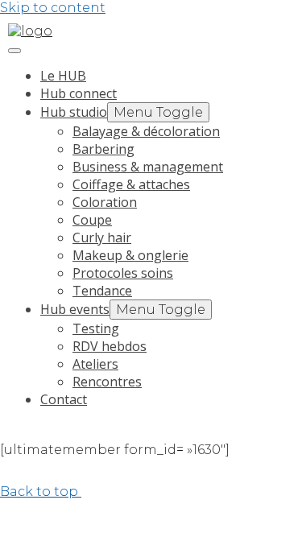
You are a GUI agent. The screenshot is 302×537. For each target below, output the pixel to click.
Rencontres (107, 381)
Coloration (104, 202)
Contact (63, 399)
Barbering (103, 149)
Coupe (92, 220)
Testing (95, 328)
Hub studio (73, 112)
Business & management (147, 167)
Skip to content (52, 7)
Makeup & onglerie (130, 255)
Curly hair (101, 237)
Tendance (102, 290)
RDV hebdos (109, 346)
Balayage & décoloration (146, 131)
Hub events (75, 309)
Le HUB (63, 76)
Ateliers (95, 364)
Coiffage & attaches (131, 184)
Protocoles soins (122, 273)
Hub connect (78, 93)
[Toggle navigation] (14, 50)
